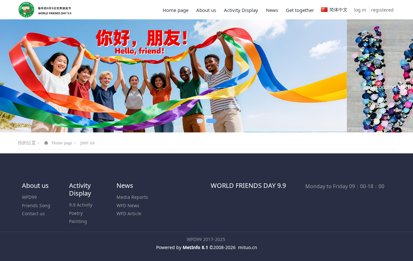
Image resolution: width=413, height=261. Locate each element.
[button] (20, 83)
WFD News (127, 221)
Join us (87, 158)
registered (382, 10)
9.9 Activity (80, 221)
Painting (78, 237)
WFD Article (128, 229)
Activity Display (80, 205)
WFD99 (29, 213)
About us (35, 201)
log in (360, 10)
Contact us (33, 229)
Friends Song (36, 221)
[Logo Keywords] (48, 9)
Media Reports (132, 213)
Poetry (76, 229)
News (124, 201)
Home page (175, 10)
